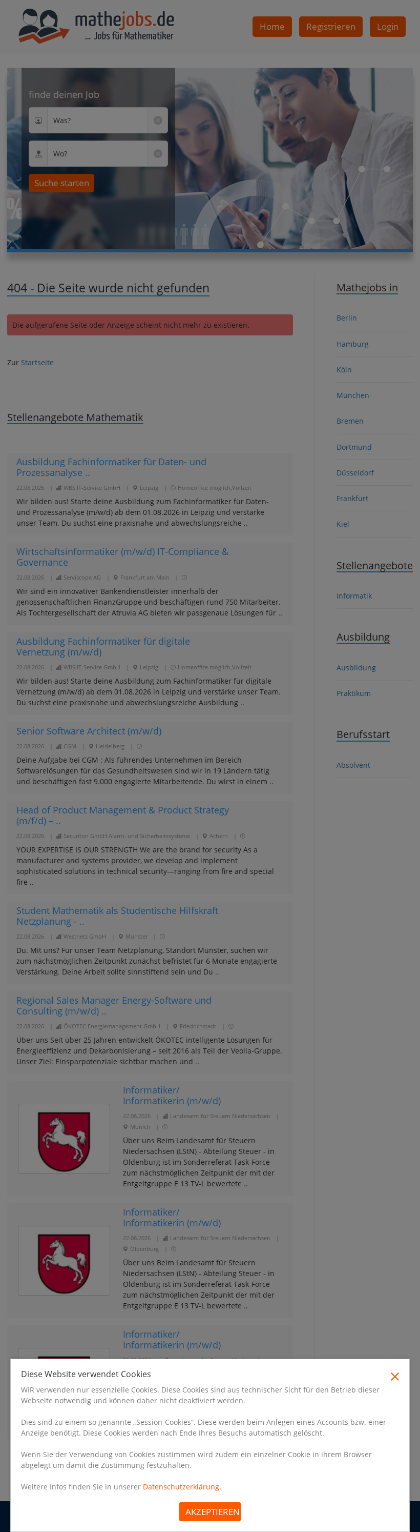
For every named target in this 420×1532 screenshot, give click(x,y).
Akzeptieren (212, 1512)
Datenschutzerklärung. (182, 1486)
